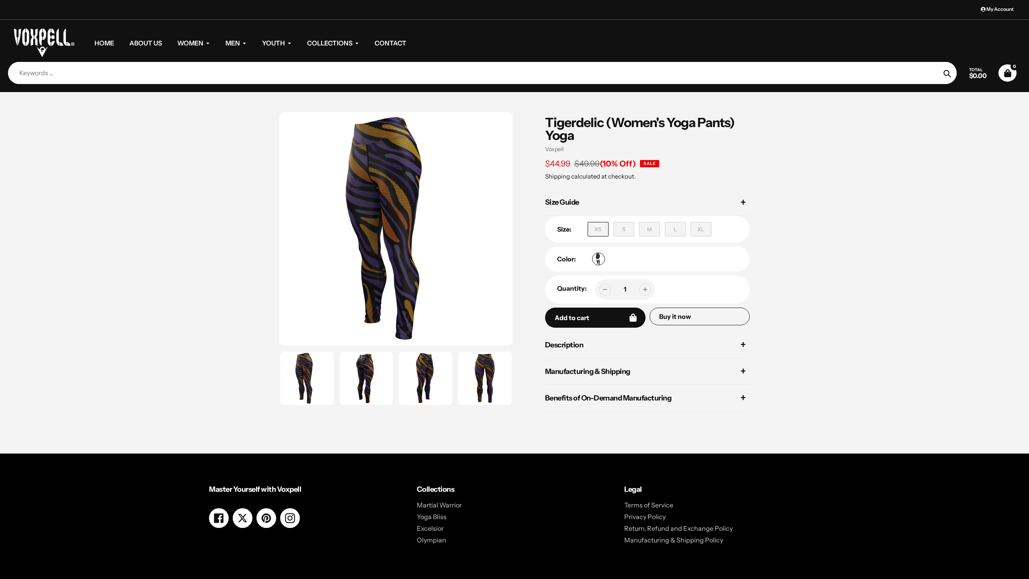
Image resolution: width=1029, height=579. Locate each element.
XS (597, 229)
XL (700, 229)
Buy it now (675, 316)
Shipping (557, 176)
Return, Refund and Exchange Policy (678, 528)
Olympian (431, 540)
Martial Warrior (439, 505)
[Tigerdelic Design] (598, 259)
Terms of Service (648, 505)
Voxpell (554, 149)
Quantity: (572, 288)
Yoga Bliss (432, 517)
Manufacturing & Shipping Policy (673, 540)
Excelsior (430, 528)
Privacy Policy (645, 517)
